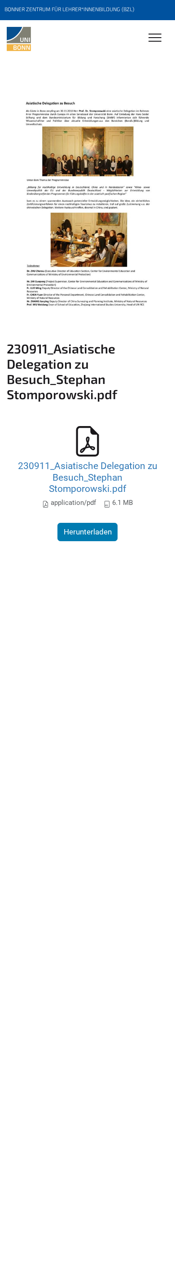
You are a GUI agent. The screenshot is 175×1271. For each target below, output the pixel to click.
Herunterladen (88, 531)
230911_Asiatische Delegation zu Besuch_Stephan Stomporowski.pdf (88, 477)
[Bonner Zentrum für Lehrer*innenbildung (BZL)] (19, 39)
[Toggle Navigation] (155, 38)
